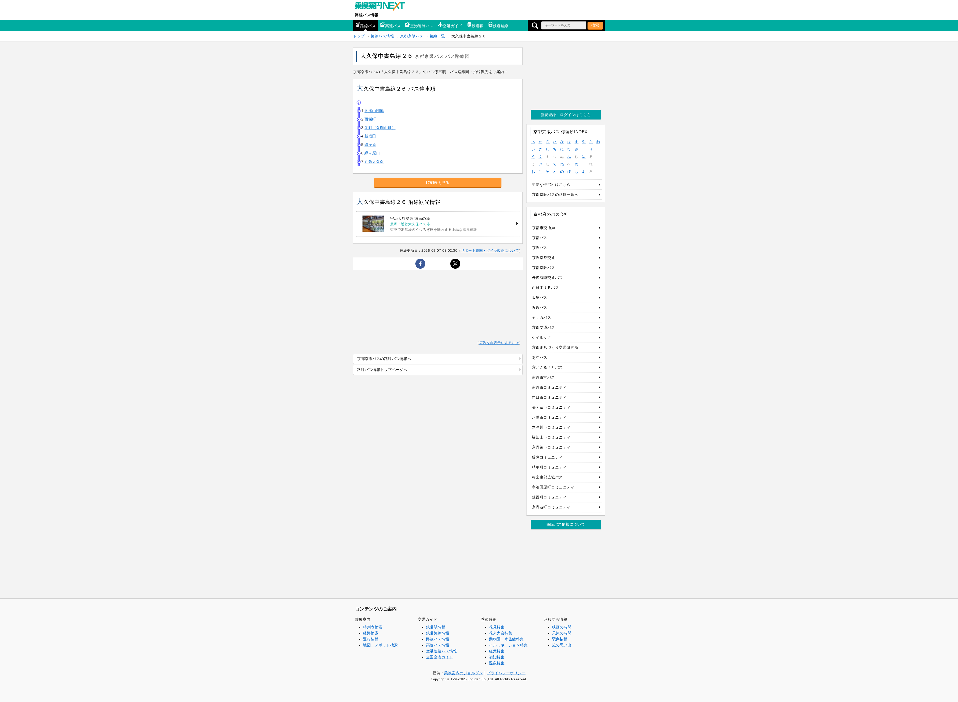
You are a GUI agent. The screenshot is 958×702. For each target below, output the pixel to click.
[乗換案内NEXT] (382, 7)
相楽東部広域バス (547, 477)
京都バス (539, 237)
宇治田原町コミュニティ (553, 487)
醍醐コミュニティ (547, 457)
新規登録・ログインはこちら (566, 115)
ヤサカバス (541, 317)
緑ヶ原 (370, 144)
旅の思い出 (562, 645)
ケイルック (541, 337)
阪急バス (539, 297)
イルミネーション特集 (508, 645)
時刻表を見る (437, 182)
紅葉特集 (496, 651)
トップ (359, 36)
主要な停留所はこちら (551, 184)
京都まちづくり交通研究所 (555, 347)
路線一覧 (437, 36)
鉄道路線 (500, 26)
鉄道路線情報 (437, 633)
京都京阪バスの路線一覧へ (555, 194)
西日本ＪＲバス (545, 287)
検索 (595, 25)
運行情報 (370, 639)
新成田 (370, 136)
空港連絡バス (421, 26)
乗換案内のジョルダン (463, 673)
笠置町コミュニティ (549, 497)
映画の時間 (562, 627)
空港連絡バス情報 (441, 651)
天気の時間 (562, 633)
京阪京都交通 (543, 257)
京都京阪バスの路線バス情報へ (384, 358)
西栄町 (370, 119)
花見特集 (496, 627)
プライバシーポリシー (506, 673)
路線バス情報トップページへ (382, 369)
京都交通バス (543, 327)
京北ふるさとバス (547, 367)
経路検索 (370, 633)
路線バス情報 (366, 15)
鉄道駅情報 (436, 627)
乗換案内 (362, 619)
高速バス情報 (437, 645)
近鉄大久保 (374, 161)
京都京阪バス (411, 36)
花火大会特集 (500, 633)
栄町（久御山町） (379, 127)
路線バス (368, 26)
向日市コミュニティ (549, 397)
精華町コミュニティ (549, 467)
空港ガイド (452, 26)
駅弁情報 (560, 639)
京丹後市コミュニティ (551, 447)
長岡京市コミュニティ (551, 407)
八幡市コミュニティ (549, 417)
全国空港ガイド (439, 657)
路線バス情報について (565, 524)
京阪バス (539, 247)
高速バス (393, 26)
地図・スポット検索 (380, 645)
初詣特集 (496, 657)
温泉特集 (496, 663)
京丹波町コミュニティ (551, 507)
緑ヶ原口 (372, 153)
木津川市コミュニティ (551, 427)
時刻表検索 (372, 627)
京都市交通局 (543, 228)
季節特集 (488, 619)
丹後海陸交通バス (547, 277)
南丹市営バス (543, 377)
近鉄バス (539, 307)
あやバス (539, 357)
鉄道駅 (477, 26)
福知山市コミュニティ (551, 437)
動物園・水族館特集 (506, 639)
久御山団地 (374, 111)
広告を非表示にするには (499, 343)
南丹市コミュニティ (549, 387)
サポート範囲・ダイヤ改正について (490, 250)
